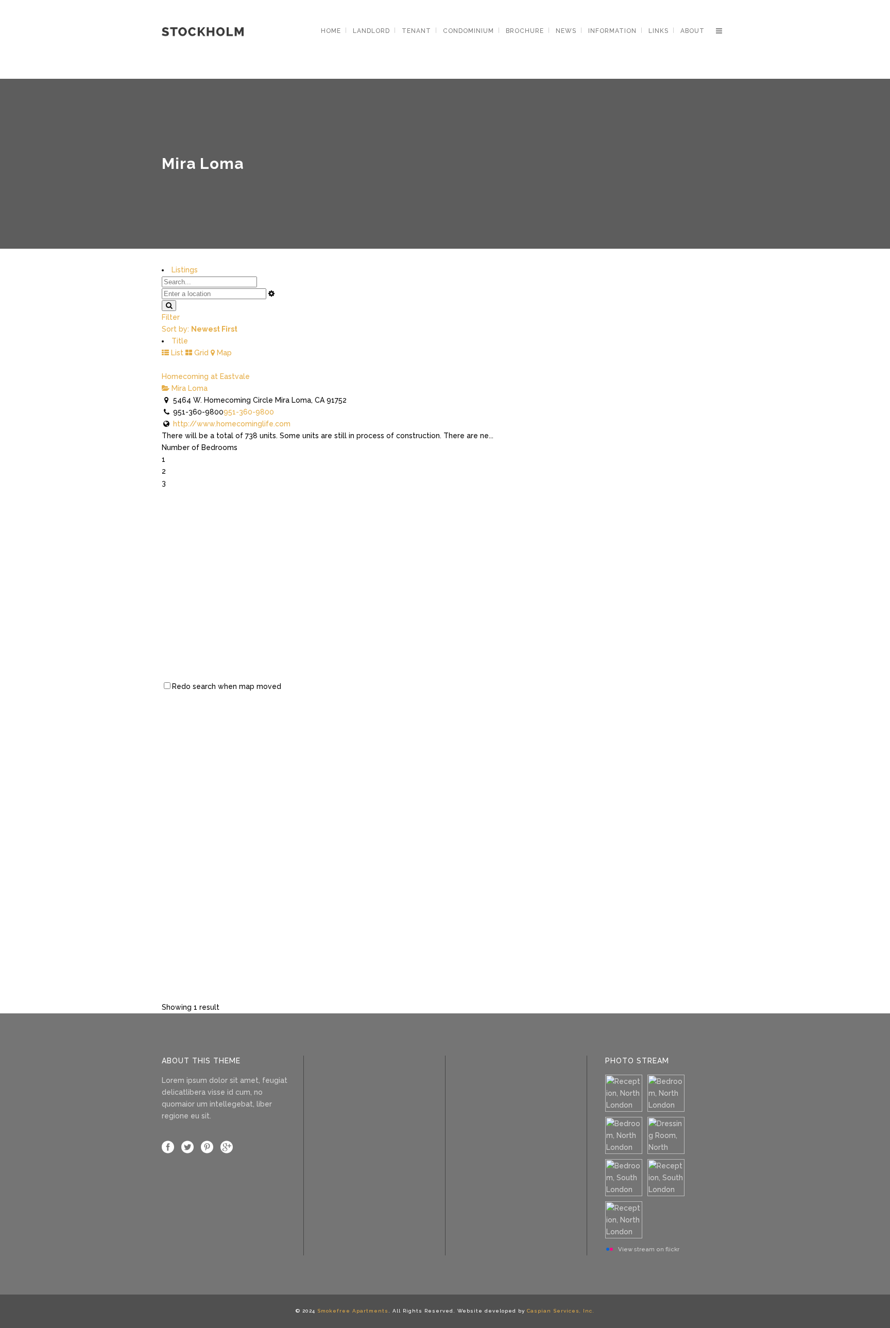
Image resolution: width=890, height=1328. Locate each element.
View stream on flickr (648, 1249)
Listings (185, 270)
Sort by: (199, 329)
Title (180, 341)
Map (223, 353)
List (176, 353)
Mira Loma (188, 388)
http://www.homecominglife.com (231, 424)
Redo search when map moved (226, 686)
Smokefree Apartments (352, 1311)
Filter (171, 317)
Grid (200, 353)
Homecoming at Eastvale (206, 376)
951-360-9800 (249, 412)
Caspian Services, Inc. (560, 1311)
